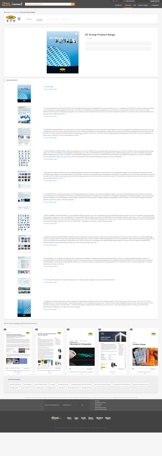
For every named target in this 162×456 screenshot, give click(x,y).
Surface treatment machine (40, 384)
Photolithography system (73, 388)
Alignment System (62, 156)
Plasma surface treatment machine (102, 384)
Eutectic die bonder (25, 388)
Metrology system (14, 388)
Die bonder (52, 384)
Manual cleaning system (15, 384)
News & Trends (143, 5)
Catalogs (128, 5)
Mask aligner (62, 388)
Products (118, 5)
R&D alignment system (87, 388)
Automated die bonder (63, 384)
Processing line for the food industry (121, 384)
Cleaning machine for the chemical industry (81, 384)
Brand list (97, 401)
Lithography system (51, 388)
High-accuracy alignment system (140, 384)
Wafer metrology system (38, 388)
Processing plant (28, 384)
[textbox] (48, 4)
